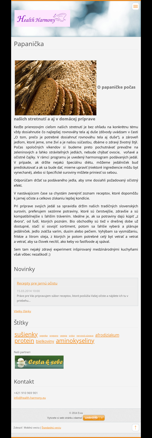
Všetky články (22, 311)
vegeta (63, 335)
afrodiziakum (107, 335)
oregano (53, 335)
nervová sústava (85, 335)
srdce (72, 335)
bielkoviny (45, 341)
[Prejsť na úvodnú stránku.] (76, 21)
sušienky (26, 334)
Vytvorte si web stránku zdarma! (64, 417)
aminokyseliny (75, 340)
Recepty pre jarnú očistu (37, 283)
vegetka (43, 335)
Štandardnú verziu (51, 427)
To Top (135, 427)
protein (24, 340)
